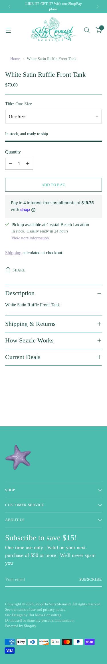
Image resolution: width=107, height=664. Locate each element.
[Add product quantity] (28, 164)
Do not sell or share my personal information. (39, 620)
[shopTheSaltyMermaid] (53, 29)
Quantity (13, 151)
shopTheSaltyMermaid (53, 604)
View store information (30, 238)
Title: (18, 103)
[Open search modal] (86, 30)
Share (19, 270)
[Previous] (9, 6)
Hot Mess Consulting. (45, 615)
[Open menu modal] (8, 30)
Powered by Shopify (20, 626)
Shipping (13, 252)
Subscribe (90, 580)
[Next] (97, 6)
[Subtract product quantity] (10, 164)
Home (15, 58)
